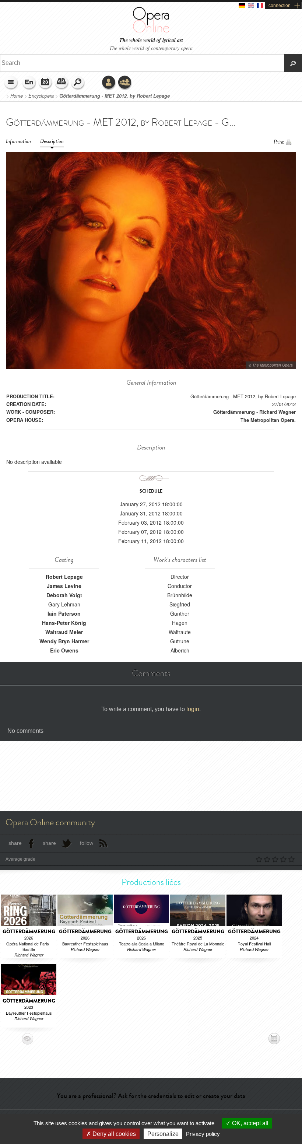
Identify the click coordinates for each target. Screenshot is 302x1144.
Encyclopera (41, 95)
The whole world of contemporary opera (151, 47)
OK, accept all (249, 1123)
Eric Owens (64, 650)
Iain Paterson (64, 613)
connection (279, 5)
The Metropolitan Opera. (268, 419)
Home (16, 95)
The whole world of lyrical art (151, 40)
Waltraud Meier (64, 632)
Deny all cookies (113, 1134)
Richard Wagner (277, 411)
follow (86, 843)
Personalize (163, 1134)
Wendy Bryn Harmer (64, 641)
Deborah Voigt (64, 595)
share (15, 843)
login (192, 709)
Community (125, 83)
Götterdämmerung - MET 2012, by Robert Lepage (114, 95)
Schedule (45, 83)
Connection (109, 83)
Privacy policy (203, 1134)
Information (18, 141)
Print (279, 142)
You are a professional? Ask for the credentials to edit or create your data (151, 1096)
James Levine (64, 586)
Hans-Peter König (64, 622)
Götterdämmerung (234, 411)
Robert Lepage (64, 576)
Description (52, 141)
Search (78, 83)
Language (29, 83)
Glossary (62, 83)
